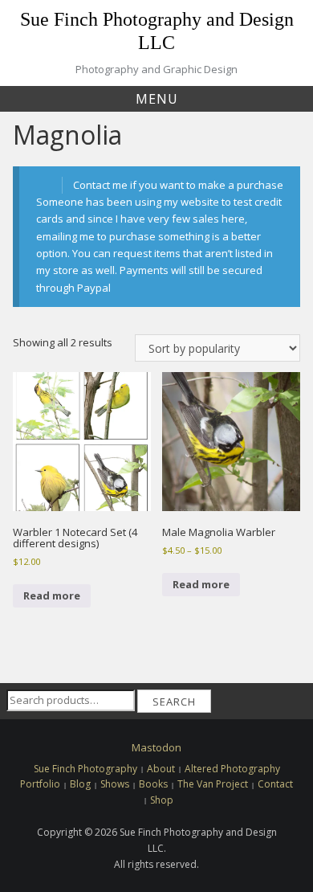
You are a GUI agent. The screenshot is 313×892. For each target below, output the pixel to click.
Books (153, 784)
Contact (275, 784)
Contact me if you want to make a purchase (178, 185)
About (161, 768)
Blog (80, 784)
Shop (161, 800)
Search (174, 701)
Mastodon (156, 747)
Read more (51, 595)
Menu (157, 99)
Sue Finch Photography (85, 768)
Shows (114, 784)
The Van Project (212, 784)
